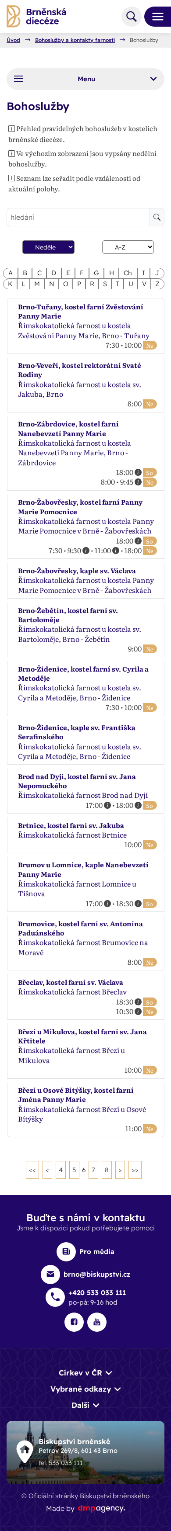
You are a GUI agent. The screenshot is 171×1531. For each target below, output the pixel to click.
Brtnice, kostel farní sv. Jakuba (71, 825)
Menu (87, 79)
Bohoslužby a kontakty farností (75, 40)
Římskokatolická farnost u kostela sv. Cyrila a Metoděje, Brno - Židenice (79, 692)
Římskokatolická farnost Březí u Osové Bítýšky (82, 1114)
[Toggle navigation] (154, 17)
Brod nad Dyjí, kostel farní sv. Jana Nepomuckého (77, 780)
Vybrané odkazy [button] (80, 1388)
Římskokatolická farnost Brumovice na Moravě (83, 947)
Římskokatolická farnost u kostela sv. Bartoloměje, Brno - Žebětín (79, 633)
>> (135, 1170)
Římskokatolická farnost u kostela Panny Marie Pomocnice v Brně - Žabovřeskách (86, 526)
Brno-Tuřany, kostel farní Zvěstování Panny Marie (80, 311)
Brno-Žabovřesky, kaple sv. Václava (77, 570)
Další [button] (80, 1405)
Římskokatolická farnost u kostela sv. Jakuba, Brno (79, 389)
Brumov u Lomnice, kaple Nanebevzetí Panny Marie (83, 869)
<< (32, 1170)
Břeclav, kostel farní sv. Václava (70, 982)
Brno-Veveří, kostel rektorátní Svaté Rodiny (79, 369)
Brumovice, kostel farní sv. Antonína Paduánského (80, 928)
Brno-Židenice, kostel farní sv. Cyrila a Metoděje (83, 673)
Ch (128, 273)
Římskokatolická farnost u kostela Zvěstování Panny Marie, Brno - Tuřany (84, 330)
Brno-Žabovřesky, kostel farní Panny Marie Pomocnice (80, 506)
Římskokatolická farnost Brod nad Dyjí (83, 795)
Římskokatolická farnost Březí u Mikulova (71, 1055)
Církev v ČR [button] (80, 1372)
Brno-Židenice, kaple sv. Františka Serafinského (76, 731)
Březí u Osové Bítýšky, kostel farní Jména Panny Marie (76, 1094)
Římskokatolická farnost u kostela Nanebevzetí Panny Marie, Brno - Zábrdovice (74, 452)
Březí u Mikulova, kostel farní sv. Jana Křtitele (82, 1036)
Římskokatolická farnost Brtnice (72, 834)
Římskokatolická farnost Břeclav (72, 991)
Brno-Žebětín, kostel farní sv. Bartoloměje (68, 614)
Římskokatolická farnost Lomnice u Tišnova (77, 888)
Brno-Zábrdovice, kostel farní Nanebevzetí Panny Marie (68, 428)
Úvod (13, 40)
